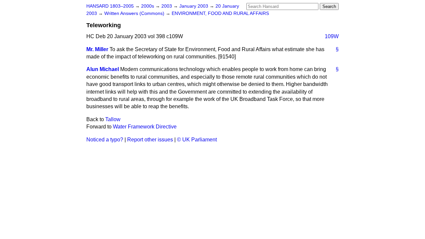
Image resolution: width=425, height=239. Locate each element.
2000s (148, 6)
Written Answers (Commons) (135, 13)
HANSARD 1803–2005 (110, 6)
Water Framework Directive (145, 126)
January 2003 (194, 6)
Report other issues (150, 139)
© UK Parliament (197, 139)
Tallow (113, 119)
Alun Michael (102, 69)
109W (332, 36)
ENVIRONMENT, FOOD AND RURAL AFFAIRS (220, 13)
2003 (167, 6)
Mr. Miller (97, 49)
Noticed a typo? (104, 139)
